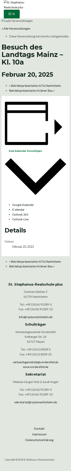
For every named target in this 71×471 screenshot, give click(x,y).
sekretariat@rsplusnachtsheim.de (35, 402)
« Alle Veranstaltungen (16, 28)
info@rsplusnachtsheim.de (35, 317)
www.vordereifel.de (35, 367)
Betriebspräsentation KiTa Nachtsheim (35, 85)
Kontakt (39, 428)
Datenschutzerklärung (39, 440)
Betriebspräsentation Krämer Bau (32, 90)
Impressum (39, 434)
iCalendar (18, 209)
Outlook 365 (20, 214)
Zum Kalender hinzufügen (25, 151)
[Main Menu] (12, 14)
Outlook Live (20, 219)
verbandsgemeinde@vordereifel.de (35, 362)
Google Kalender (23, 204)
